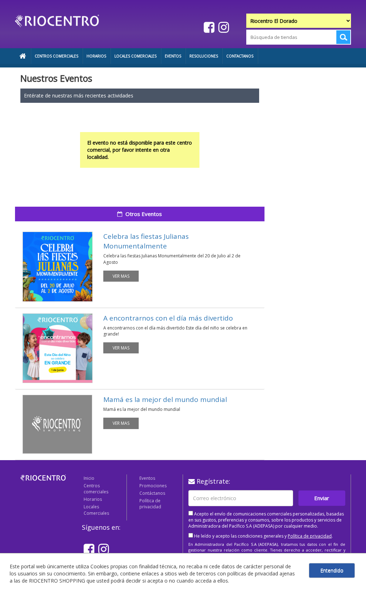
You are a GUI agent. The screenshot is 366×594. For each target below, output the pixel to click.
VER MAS (121, 276)
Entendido (331, 570)
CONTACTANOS (239, 56)
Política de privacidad (150, 504)
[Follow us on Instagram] (223, 27)
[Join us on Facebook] (208, 27)
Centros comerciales (96, 489)
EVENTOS (173, 56)
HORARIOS (96, 56)
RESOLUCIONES (203, 56)
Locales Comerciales (96, 510)
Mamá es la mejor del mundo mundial (165, 399)
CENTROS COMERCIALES (56, 56)
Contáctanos (152, 493)
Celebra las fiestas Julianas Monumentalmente (146, 241)
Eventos (147, 478)
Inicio (89, 478)
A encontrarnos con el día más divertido (168, 318)
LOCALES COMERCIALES (135, 56)
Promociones (153, 486)
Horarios (93, 499)
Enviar (321, 498)
